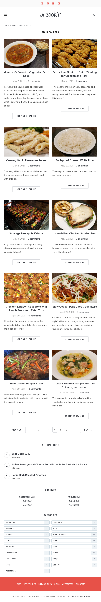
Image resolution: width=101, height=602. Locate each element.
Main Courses (18, 26)
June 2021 (74, 501)
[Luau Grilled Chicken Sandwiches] (74, 214)
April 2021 (74, 505)
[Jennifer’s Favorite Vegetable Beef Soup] (26, 53)
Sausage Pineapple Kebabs (26, 233)
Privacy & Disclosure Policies (75, 597)
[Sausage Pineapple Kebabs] (26, 214)
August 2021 (74, 497)
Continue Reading (26, 116)
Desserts (80, 584)
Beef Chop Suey (21, 453)
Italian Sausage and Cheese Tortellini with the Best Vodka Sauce (49, 464)
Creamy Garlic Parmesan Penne (26, 160)
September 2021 (27, 497)
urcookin (50, 14)
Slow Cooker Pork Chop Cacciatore (74, 306)
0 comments (34, 81)
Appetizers (67, 584)
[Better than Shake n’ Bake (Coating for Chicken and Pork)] (74, 53)
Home (6, 26)
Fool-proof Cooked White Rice (75, 160)
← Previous (15, 430)
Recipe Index (30, 584)
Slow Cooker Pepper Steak (26, 383)
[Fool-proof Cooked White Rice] (74, 141)
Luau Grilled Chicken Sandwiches (75, 233)
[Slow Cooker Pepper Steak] (26, 364)
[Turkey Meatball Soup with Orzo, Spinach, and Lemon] (74, 364)
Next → (88, 430)
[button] (5, 15)
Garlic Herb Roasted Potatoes (29, 475)
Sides (57, 584)
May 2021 (27, 505)
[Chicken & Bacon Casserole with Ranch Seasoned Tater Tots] (26, 287)
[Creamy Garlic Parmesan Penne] (26, 141)
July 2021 (27, 501)
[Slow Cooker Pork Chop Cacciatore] (74, 287)
